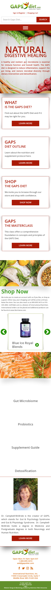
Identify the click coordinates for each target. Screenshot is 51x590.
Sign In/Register (19, 13)
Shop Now (25, 202)
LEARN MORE (25, 538)
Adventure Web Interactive (38, 588)
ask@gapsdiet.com (25, 563)
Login (25, 586)
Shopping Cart (32, 13)
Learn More (25, 123)
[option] (25, 332)
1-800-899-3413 (25, 561)
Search (43, 19)
